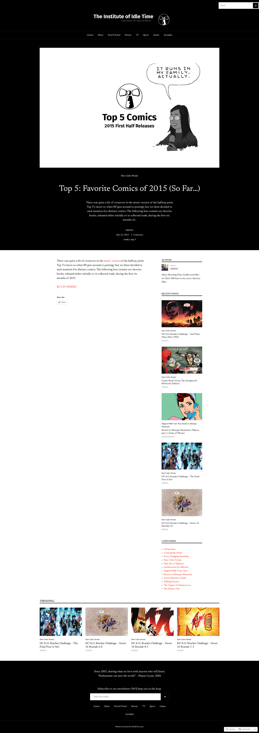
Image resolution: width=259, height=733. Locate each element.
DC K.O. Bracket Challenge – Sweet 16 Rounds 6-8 (180, 524)
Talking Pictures (171, 582)
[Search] (255, 5)
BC (59, 287)
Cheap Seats (169, 549)
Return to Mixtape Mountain (178, 574)
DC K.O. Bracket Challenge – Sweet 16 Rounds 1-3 (197, 645)
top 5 (133, 240)
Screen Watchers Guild (175, 578)
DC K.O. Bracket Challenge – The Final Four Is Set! (180, 478)
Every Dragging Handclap (176, 556)
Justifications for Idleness (176, 567)
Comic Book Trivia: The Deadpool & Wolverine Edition (179, 382)
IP (63, 287)
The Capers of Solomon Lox (177, 585)
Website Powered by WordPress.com (129, 727)
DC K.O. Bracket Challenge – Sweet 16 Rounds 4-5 (151, 645)
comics (126, 240)
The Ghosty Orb (172, 589)
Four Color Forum (129, 176)
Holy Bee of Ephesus (174, 564)
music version (112, 261)
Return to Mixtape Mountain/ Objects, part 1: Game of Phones (180, 431)
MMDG (129, 230)
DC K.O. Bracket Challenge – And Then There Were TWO (181, 335)
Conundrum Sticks (173, 553)
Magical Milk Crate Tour (171, 424)
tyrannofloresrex (168, 437)
